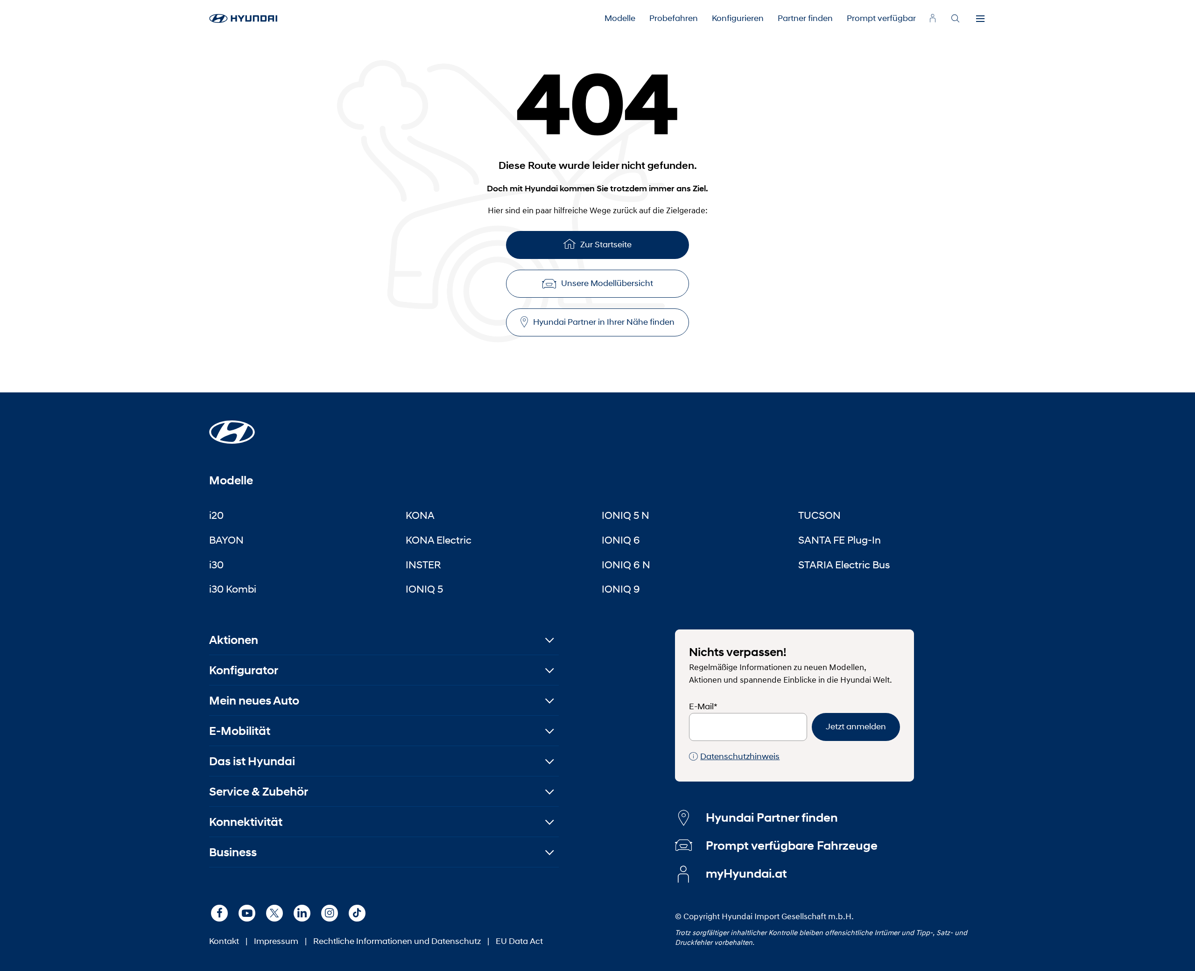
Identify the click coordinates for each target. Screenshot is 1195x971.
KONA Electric (438, 540)
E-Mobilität (239, 731)
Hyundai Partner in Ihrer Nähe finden (604, 322)
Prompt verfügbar (881, 18)
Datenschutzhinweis (740, 756)
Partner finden (805, 18)
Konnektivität (245, 822)
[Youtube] (247, 913)
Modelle (620, 18)
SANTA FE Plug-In (839, 540)
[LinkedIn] (302, 913)
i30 (216, 565)
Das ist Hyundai (252, 761)
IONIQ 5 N (625, 515)
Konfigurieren (738, 18)
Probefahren (673, 18)
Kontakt (224, 941)
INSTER (423, 565)
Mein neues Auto (254, 700)
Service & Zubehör (258, 791)
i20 (216, 515)
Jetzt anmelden (856, 726)
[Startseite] (232, 426)
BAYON (226, 540)
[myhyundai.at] (932, 18)
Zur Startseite (606, 244)
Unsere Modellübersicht (607, 283)
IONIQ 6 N (626, 565)
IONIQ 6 (621, 540)
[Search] (955, 18)
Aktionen (233, 640)
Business (233, 852)
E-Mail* (703, 706)
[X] (274, 913)
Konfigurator (243, 670)
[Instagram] (329, 913)
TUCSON (819, 515)
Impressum (276, 941)
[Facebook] (219, 913)
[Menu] (980, 18)
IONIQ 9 (621, 589)
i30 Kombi (232, 589)
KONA (420, 515)
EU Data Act (519, 941)
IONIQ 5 (424, 589)
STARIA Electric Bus (844, 565)
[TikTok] (357, 913)
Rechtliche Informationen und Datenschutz (397, 941)
